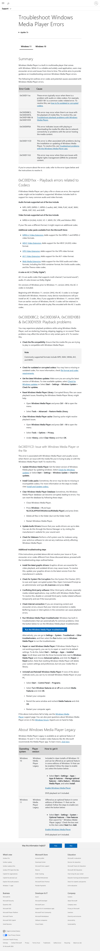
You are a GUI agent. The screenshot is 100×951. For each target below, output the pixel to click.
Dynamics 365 (7, 904)
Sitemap (5, 943)
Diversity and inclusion (74, 916)
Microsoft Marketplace (42, 916)
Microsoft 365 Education (75, 870)
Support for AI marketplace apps (44, 908)
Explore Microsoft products (11, 882)
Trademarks (46, 943)
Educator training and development (78, 878)
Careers (70, 897)
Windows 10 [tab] (40, 46)
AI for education (72, 885)
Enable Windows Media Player (58, 788)
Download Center (40, 862)
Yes (55, 845)
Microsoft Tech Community (43, 912)
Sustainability (72, 924)
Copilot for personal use (10, 878)
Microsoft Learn (40, 904)
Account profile (39, 858)
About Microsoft (72, 901)
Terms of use (36, 943)
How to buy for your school (75, 874)
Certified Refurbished (41, 878)
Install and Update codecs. (38, 486)
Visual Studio (39, 924)
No (71, 845)
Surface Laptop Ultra (9, 866)
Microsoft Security (8, 901)
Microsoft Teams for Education (77, 866)
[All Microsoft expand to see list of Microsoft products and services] (3, 3)
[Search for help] (8, 3)
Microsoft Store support (42, 866)
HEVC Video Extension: (31, 243)
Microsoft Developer (41, 901)
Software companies (41, 920)
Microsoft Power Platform (10, 912)
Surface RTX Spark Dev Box (11, 870)
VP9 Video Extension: (31, 251)
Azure (37, 897)
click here (65, 741)
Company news (72, 904)
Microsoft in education (74, 858)
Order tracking (39, 874)
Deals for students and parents (77, 882)
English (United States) (13, 931)
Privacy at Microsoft (73, 908)
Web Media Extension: (31, 261)
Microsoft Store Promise (42, 882)
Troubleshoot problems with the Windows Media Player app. (58, 147)
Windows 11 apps (8, 885)
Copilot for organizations (10, 874)
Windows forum (42, 720)
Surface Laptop (7, 862)
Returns (37, 870)
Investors (70, 912)
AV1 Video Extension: (31, 256)
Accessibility (71, 920)
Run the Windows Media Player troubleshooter (45, 629)
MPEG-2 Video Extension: (33, 235)
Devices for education (74, 862)
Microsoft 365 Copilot (9, 920)
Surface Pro (6, 858)
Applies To (24, 32)
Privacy (27, 943)
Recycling (67, 943)
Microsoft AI (6, 897)
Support (5, 8)
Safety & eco (57, 943)
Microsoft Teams (8, 916)
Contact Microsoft (16, 943)
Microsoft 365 (7, 908)
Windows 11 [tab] (26, 46)
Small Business (7, 924)
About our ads (77, 943)
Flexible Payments (40, 885)
